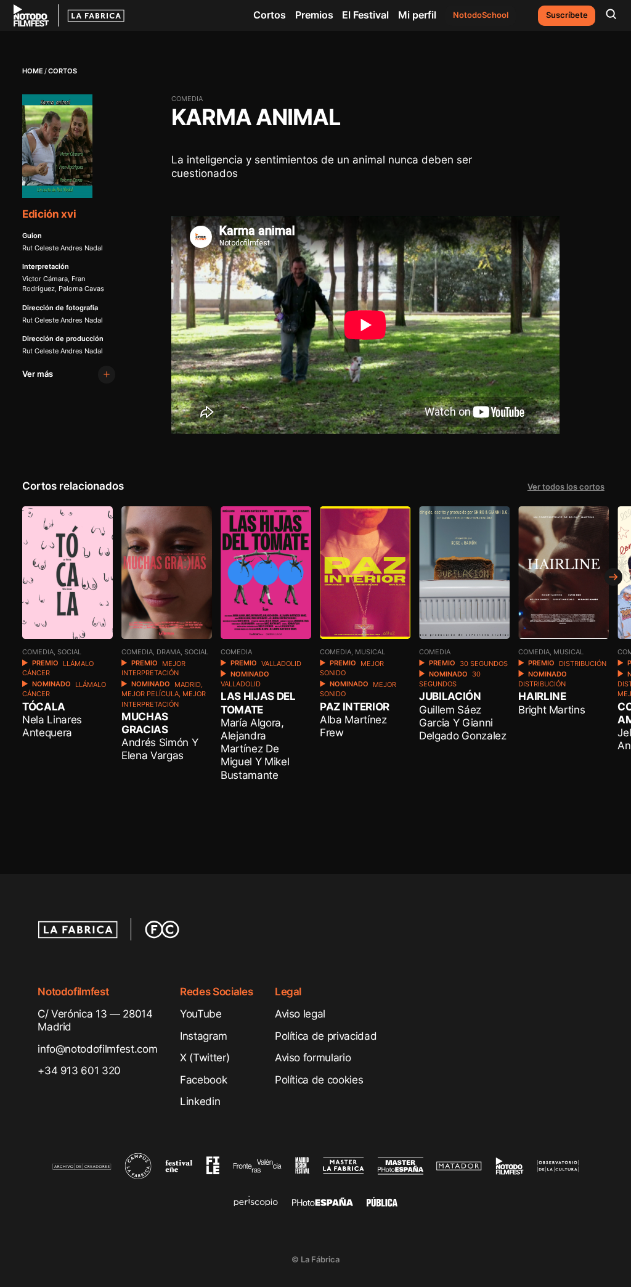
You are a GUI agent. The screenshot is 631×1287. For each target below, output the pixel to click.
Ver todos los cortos (566, 486)
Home (32, 71)
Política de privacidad (326, 1035)
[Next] (613, 577)
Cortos (269, 15)
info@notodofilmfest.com (97, 1048)
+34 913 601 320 (79, 1070)
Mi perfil (417, 15)
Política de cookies (319, 1079)
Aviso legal (300, 1013)
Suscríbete (567, 15)
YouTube (201, 1013)
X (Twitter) (204, 1057)
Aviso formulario (313, 1057)
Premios (314, 15)
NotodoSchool (480, 15)
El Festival (365, 15)
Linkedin (200, 1101)
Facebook (203, 1079)
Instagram (203, 1035)
